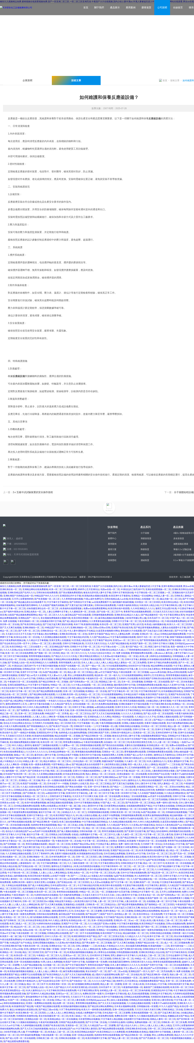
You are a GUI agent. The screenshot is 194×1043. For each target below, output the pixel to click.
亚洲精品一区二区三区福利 (102, 669)
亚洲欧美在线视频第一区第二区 (127, 977)
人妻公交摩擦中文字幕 (57, 611)
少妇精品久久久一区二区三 (73, 812)
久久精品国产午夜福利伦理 (180, 885)
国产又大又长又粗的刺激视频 (106, 713)
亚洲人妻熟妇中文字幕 (178, 761)
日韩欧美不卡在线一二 (84, 726)
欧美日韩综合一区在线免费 (149, 914)
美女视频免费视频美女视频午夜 (55, 618)
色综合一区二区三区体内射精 (136, 990)
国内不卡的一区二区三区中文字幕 (153, 637)
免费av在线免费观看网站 (95, 608)
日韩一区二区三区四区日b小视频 (37, 901)
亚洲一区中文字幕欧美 (98, 786)
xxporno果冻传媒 (158, 672)
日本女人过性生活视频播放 (29, 869)
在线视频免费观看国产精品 (153, 736)
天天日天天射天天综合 (95, 643)
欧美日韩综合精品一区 (172, 602)
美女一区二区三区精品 (100, 783)
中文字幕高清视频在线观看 (123, 637)
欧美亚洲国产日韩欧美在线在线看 (155, 678)
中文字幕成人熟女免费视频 (45, 634)
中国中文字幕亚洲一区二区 (31, 799)
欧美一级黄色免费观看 (39, 764)
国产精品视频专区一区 (151, 615)
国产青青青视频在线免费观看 (153, 640)
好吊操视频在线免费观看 (159, 659)
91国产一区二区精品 (17, 1000)
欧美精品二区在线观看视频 (134, 796)
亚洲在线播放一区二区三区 (12, 856)
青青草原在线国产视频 (151, 777)
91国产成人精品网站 (13, 701)
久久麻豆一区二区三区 (135, 761)
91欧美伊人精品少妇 (149, 605)
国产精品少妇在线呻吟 (157, 831)
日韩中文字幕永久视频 (163, 643)
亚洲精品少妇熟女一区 (118, 879)
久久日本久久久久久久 (36, 751)
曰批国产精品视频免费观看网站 (22, 615)
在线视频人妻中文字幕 (166, 650)
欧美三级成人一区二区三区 (22, 923)
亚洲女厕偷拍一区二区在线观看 (132, 774)
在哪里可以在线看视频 (31, 974)
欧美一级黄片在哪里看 (82, 780)
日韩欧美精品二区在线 (172, 1009)
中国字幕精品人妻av (60, 764)
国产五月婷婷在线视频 (10, 729)
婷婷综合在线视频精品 (160, 656)
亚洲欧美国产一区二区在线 (146, 882)
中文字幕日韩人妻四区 (155, 885)
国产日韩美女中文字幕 (80, 602)
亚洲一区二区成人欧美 (133, 984)
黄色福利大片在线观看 (131, 630)
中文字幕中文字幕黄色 (57, 602)
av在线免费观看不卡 (101, 602)
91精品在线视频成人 (91, 767)
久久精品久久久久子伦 (78, 669)
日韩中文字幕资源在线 (122, 592)
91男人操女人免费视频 (51, 962)
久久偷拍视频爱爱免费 (87, 837)
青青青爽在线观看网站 (86, 1003)
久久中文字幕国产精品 (58, 809)
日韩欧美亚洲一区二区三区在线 (125, 812)
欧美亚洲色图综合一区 (153, 621)
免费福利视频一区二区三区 (147, 1022)
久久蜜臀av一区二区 (68, 745)
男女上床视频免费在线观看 (80, 675)
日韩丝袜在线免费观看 (47, 592)
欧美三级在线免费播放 (70, 821)
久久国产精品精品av (99, 637)
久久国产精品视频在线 (118, 643)
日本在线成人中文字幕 (173, 844)
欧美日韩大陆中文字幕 (158, 856)
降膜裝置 (145, 549)
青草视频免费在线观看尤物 (12, 993)
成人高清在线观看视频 (10, 669)
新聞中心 (112, 538)
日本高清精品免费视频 (114, 853)
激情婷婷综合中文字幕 (69, 767)
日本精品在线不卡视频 (134, 694)
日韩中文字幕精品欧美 (73, 643)
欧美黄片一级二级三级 (69, 806)
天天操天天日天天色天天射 (165, 611)
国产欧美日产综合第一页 (60, 726)
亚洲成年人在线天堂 (79, 783)
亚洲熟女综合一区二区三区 (62, 946)
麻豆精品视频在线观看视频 (111, 618)
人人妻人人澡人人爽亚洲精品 (52, 872)
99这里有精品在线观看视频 (110, 939)
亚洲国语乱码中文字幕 (70, 595)
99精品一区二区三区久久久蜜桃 (150, 958)
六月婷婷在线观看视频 (183, 993)
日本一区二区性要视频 (132, 681)
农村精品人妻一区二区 (124, 914)
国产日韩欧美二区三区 (33, 793)
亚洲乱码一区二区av (149, 634)
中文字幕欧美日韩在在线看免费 (61, 990)
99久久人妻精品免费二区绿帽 (125, 634)
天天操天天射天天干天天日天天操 (98, 895)
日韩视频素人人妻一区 (183, 656)
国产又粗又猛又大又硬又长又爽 (125, 907)
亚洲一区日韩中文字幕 (125, 793)
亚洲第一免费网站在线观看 (38, 1003)
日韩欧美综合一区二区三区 (53, 630)
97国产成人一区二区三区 (181, 618)
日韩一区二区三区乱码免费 (160, 1028)
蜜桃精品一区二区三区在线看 (133, 809)
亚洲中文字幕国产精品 (98, 634)
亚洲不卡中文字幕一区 (31, 672)
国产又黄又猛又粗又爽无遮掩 (79, 605)
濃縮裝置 (145, 560)
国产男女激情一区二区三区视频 (35, 911)
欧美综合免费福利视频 (10, 707)
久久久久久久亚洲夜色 (131, 713)
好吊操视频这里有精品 (171, 691)
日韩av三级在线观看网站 (87, 898)
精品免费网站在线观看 (161, 666)
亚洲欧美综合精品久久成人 (127, 615)
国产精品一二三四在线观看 (122, 786)
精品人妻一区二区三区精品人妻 (82, 672)
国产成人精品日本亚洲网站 (75, 621)
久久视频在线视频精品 (26, 1022)
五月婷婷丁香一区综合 (151, 844)
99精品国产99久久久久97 (46, 595)
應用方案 (112, 549)
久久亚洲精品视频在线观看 (53, 637)
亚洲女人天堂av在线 (13, 949)
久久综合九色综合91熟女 (100, 653)
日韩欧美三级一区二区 (123, 958)
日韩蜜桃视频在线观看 (49, 748)
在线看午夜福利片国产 (14, 997)
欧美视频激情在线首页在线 (89, 853)
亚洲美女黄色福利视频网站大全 (29, 958)
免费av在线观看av (178, 745)
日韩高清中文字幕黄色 (60, 796)
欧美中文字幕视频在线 (112, 997)
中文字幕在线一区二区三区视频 (150, 592)
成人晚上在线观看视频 (39, 860)
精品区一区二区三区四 (139, 771)
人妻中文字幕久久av (182, 653)
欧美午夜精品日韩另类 (143, 790)
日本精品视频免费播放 (76, 850)
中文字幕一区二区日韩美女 (107, 780)
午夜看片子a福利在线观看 (131, 818)
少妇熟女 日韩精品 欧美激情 (122, 841)
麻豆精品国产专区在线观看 (78, 615)
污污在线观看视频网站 (116, 666)
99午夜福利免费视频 (151, 710)
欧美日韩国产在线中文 (156, 694)
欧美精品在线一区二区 (79, 920)
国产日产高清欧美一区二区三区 (161, 917)
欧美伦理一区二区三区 (110, 624)
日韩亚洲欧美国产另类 (98, 732)
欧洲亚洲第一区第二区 (59, 984)
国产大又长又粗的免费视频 (49, 790)
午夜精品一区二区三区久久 (49, 955)
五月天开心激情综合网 (143, 828)
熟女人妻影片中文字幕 (10, 777)
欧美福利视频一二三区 (178, 758)
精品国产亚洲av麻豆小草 (110, 701)
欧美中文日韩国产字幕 (135, 739)
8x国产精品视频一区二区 (54, 672)
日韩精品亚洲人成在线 (24, 790)
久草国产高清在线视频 (116, 688)
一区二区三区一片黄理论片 (144, 866)
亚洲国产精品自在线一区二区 (176, 710)
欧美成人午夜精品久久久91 (111, 946)
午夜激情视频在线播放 (180, 1038)
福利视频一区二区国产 (16, 771)
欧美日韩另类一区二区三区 (36, 650)
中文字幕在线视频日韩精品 (94, 821)
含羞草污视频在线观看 (155, 723)
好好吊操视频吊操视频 (84, 888)
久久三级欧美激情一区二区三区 (82, 863)
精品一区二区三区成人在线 (70, 825)
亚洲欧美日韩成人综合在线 (151, 952)
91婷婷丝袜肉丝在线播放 (46, 895)
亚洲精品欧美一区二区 (163, 748)
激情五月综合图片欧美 (166, 608)
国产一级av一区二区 (95, 666)
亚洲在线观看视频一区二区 (158, 589)
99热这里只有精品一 (64, 901)
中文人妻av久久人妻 (57, 675)
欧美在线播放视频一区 (75, 716)
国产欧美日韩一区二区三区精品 (140, 802)
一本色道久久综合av (56, 701)
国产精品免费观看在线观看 (49, 691)
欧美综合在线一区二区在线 (26, 637)
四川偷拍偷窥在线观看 (36, 809)
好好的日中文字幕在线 (139, 666)
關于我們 (99, 7)
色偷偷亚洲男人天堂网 (112, 755)
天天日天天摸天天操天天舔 (98, 977)
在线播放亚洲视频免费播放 (129, 697)
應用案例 (130, 7)
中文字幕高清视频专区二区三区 (137, 720)
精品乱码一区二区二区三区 (80, 799)
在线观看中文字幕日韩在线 (136, 1019)
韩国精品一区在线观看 (122, 716)
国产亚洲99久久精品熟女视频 (41, 993)
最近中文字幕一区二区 (49, 812)
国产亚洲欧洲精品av (107, 777)
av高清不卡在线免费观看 (17, 720)
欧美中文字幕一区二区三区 (22, 691)
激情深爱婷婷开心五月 (16, 704)
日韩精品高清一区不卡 (33, 669)
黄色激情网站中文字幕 (36, 997)
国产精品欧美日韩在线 (55, 818)
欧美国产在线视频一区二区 (85, 650)
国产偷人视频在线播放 (67, 831)
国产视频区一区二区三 (81, 809)
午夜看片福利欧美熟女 (127, 605)
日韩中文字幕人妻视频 (135, 659)
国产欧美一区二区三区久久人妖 (58, 930)
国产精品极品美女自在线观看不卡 (30, 602)
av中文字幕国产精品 (108, 672)
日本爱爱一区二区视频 (180, 856)
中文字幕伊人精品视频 (111, 1019)
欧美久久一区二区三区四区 (180, 624)
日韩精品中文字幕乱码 (178, 736)
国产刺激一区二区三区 (121, 790)
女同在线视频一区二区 (83, 704)
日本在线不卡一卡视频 (57, 783)
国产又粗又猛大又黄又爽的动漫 (158, 630)
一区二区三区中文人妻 (108, 834)
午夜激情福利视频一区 (131, 987)
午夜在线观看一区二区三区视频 (134, 672)
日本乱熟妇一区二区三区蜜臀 (87, 761)
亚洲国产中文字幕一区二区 (74, 923)
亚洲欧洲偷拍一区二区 (33, 627)
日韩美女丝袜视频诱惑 (129, 927)
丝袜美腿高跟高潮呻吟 (26, 605)
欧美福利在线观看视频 (71, 608)
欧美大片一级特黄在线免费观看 (96, 1009)
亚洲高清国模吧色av (17, 685)
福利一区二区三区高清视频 (154, 799)
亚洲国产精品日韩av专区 (83, 844)
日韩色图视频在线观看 (127, 952)
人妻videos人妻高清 (162, 653)
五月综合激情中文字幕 (176, 955)
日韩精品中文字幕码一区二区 (144, 892)
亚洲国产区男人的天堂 (132, 624)
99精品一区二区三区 (60, 685)
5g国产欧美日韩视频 (155, 860)
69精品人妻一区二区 (163, 595)
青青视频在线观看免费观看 (174, 669)
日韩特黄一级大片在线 (182, 933)
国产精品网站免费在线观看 (42, 694)
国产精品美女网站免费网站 (76, 790)
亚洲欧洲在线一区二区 (10, 589)
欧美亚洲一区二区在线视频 (178, 863)
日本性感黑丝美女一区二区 (63, 885)
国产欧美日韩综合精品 (31, 624)
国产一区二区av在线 (117, 971)
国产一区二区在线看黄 (157, 767)
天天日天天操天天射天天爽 (147, 1009)
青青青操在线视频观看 (67, 892)
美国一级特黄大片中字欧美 (22, 837)
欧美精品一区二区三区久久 (35, 796)
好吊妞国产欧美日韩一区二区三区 (19, 774)
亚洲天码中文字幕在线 (89, 755)
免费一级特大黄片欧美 (20, 767)
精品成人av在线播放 (100, 790)
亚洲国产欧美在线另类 (121, 627)
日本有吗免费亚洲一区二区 (62, 856)
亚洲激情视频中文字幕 (111, 860)
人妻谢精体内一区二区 (28, 863)
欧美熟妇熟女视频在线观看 (95, 595)
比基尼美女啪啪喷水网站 (107, 630)
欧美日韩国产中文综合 (111, 933)
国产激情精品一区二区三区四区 (159, 904)
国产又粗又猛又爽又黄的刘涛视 (57, 624)
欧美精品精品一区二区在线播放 (62, 1019)
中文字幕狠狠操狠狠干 (33, 936)
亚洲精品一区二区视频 (133, 898)
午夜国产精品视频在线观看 (47, 1006)
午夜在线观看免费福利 (175, 621)
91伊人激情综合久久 (156, 761)
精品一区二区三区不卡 (153, 863)
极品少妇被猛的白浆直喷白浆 (91, 688)
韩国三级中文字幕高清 (158, 646)
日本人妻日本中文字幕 (145, 783)
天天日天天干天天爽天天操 (56, 710)
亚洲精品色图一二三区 (110, 720)
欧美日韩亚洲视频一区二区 (84, 618)
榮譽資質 (146, 7)
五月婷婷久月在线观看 (127, 678)
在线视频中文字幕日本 (10, 901)
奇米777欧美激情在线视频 (86, 624)
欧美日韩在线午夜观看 (118, 608)
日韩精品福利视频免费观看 (173, 634)
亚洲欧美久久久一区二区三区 (173, 707)
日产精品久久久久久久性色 (64, 656)
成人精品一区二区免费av (177, 850)
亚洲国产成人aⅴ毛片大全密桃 (32, 675)
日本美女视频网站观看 (124, 1006)
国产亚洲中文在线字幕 (135, 831)
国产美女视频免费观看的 (70, 592)
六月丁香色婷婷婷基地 (69, 1009)
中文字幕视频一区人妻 (87, 723)
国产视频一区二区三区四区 (47, 653)
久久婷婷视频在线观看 (31, 1025)
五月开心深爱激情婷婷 (22, 599)
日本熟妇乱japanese (95, 1000)
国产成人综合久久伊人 (128, 1025)
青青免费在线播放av (72, 742)
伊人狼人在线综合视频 (86, 815)
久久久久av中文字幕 (25, 678)
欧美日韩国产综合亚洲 (158, 774)
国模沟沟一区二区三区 (33, 818)
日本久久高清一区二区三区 (57, 936)
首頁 (85, 7)
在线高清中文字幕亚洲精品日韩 (80, 968)
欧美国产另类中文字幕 (74, 962)
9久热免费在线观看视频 (106, 704)
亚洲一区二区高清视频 (73, 691)
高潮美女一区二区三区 (112, 751)
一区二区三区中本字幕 (53, 968)
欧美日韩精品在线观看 (53, 786)
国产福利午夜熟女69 (13, 611)
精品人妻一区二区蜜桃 (178, 726)
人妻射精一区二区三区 (182, 1032)
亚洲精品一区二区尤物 (29, 780)
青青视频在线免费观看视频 (88, 751)
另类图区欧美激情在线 (161, 997)
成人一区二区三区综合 (80, 713)
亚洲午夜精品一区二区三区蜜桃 (118, 911)
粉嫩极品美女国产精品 (178, 1016)
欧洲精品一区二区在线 (96, 691)
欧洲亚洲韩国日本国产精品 (84, 936)
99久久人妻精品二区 (109, 837)
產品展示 (115, 7)
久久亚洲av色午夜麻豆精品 (113, 656)
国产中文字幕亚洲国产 (76, 965)
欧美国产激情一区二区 (140, 643)
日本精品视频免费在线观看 (26, 806)
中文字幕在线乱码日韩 (78, 637)
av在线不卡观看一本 (60, 876)
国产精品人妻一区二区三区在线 (123, 1038)
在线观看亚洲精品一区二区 (149, 786)
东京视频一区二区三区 (53, 965)
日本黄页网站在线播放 (114, 806)
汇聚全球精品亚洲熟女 (88, 656)
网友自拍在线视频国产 (152, 780)
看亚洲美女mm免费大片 (119, 748)
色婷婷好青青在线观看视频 (43, 825)
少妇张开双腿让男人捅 (135, 618)
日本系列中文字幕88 (54, 850)
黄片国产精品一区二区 (136, 646)
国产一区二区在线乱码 (131, 974)
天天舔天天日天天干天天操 (18, 634)
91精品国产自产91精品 (56, 799)
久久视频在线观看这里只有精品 (152, 1016)
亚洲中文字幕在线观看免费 (36, 688)
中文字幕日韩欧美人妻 (170, 605)
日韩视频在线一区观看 (147, 1006)
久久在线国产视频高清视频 (51, 605)
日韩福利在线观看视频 (176, 812)
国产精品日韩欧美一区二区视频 (53, 681)
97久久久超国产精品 (169, 1006)
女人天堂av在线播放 (100, 882)
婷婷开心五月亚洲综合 (88, 589)
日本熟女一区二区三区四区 (147, 602)
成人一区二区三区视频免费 (177, 942)
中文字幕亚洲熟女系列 (174, 615)
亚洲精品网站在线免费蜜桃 (35, 589)
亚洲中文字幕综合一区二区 (39, 815)
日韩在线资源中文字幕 (178, 984)
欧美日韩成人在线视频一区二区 (144, 599)
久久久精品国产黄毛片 (61, 704)
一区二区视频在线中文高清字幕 (114, 892)
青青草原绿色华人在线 (176, 977)
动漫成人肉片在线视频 (101, 876)
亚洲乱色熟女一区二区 (34, 611)
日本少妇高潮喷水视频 (59, 739)
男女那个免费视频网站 (120, 869)
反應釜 (144, 544)
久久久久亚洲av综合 (13, 650)
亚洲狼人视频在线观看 (167, 716)
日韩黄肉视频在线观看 (90, 745)
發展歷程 (112, 560)
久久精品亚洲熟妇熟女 (174, 793)
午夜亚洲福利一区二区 (28, 621)
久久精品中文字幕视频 (37, 640)
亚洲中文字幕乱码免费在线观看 (162, 662)
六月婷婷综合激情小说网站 (120, 1022)
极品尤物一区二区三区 (170, 599)
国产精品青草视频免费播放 (146, 627)
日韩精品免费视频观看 (113, 856)
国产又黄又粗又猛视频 (123, 783)
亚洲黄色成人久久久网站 (99, 716)
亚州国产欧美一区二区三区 (53, 879)
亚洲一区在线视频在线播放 (26, 962)
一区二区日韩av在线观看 (164, 879)
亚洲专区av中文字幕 (135, 853)
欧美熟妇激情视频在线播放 (80, 952)
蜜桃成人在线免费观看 (161, 837)
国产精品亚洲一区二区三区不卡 (162, 872)
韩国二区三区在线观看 (61, 771)
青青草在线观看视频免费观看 (167, 962)
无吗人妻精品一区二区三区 (170, 783)
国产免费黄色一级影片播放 (29, 710)
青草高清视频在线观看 (133, 701)
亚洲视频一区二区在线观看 (156, 681)
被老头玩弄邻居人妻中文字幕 (97, 592)
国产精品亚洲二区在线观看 (35, 777)
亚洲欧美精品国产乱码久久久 (21, 592)
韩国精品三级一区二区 (109, 681)
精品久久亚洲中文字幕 (173, 685)
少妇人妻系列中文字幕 (92, 806)
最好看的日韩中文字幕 (124, 685)
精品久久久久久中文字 (133, 860)
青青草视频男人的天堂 (69, 662)
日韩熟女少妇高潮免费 (47, 678)
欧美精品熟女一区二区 (157, 745)
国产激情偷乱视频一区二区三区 (37, 697)
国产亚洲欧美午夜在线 (130, 949)
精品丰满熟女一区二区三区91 (57, 761)
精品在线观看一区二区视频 (67, 736)
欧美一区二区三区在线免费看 (63, 589)
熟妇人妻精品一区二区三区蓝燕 (82, 701)
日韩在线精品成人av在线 (116, 599)
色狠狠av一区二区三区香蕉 (45, 767)
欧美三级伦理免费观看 (174, 930)
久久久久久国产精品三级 (103, 981)
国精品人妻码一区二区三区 (163, 1019)
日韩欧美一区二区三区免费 (174, 1022)
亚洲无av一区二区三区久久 (125, 640)
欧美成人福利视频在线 (155, 624)
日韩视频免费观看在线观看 (149, 685)
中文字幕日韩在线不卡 (149, 691)
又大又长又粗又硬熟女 (149, 669)
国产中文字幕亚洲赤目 (176, 952)
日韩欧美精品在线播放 (129, 726)
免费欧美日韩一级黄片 (22, 882)
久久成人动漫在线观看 (31, 786)
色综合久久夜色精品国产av (94, 748)
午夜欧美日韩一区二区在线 (68, 841)
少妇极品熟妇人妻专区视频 (39, 659)
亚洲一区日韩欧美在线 (80, 710)
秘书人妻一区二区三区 (143, 869)
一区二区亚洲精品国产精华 (56, 646)
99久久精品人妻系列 (21, 745)
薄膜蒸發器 (146, 538)
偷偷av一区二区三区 (23, 755)
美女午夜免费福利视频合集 (12, 640)
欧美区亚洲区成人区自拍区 (85, 987)
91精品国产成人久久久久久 (49, 828)
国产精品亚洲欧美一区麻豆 (45, 821)
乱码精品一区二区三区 (89, 694)
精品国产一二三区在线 (169, 764)
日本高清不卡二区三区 (158, 618)
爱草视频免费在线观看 (141, 653)
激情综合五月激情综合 (164, 755)
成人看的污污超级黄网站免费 (105, 974)
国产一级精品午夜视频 (24, 732)
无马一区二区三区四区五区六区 (159, 818)
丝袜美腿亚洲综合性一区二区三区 (43, 608)
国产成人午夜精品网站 (38, 885)
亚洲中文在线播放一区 (156, 888)
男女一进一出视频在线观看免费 (84, 758)
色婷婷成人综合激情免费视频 (72, 732)
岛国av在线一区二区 (110, 589)
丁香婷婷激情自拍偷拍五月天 (141, 650)
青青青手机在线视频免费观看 (138, 611)
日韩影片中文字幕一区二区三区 (126, 621)
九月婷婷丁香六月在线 (10, 818)
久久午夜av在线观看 (80, 685)
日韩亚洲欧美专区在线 (135, 1028)
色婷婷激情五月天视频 (33, 888)
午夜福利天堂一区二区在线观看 (100, 678)
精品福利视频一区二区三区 (135, 933)
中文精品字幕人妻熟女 (106, 844)
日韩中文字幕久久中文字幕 (12, 834)
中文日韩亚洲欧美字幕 (10, 946)
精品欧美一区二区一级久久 (107, 675)
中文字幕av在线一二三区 (112, 646)
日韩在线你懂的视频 (66, 837)
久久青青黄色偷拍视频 (72, 599)
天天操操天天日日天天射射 (18, 736)
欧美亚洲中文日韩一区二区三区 (109, 739)
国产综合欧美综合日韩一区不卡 (15, 643)
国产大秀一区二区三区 (28, 630)
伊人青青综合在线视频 (178, 927)
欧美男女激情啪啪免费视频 (163, 688)
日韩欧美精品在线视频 (160, 933)
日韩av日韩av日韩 (101, 627)
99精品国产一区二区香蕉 (57, 713)
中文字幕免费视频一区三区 (53, 863)
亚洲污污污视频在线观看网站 (87, 771)
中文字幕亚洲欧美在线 (160, 704)
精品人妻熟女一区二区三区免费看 (130, 662)
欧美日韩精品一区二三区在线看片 (26, 646)
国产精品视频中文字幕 (169, 866)
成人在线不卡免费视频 (108, 815)
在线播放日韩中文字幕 (50, 621)
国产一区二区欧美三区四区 (63, 688)
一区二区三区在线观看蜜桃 (176, 965)
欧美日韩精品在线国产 (85, 1032)
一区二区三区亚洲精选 (102, 685)
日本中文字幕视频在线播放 (86, 802)
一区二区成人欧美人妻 (138, 656)
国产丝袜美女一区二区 (53, 729)
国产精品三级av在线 (48, 1009)
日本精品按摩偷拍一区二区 (61, 751)
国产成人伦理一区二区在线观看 (158, 713)
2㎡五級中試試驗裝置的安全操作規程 (33, 492)
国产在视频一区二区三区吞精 (176, 847)
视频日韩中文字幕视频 (159, 1032)
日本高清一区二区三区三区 (159, 853)
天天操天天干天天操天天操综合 (85, 997)
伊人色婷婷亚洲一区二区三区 (148, 876)
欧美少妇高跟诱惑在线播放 (87, 866)
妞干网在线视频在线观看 (20, 821)
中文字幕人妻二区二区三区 (181, 888)
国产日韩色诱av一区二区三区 (84, 681)
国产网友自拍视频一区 (75, 786)
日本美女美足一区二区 (148, 895)
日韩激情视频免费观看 (102, 615)
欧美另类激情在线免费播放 (152, 850)
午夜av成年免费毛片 (93, 599)
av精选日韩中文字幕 (85, 697)
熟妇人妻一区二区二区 (180, 974)
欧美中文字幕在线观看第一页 (40, 841)
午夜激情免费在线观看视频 (24, 812)
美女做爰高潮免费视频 (136, 946)
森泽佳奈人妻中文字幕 (45, 755)
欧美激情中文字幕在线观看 (156, 697)
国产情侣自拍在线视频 (112, 745)
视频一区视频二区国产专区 (59, 949)
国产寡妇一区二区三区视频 (153, 927)
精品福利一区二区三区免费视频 (22, 907)
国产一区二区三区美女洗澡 (111, 936)
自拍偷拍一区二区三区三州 (116, 742)
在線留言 (178, 7)
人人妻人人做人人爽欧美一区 (48, 971)
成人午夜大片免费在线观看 (12, 726)
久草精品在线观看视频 (16, 885)
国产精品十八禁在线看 (164, 720)
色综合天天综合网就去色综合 (17, 723)
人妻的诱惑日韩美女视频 (163, 771)
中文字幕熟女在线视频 (163, 806)
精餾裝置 (145, 555)
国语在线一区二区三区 (105, 799)
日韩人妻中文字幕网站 (37, 739)
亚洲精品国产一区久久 (28, 618)
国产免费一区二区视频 (166, 828)
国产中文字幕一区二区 (121, 882)
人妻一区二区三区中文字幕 (115, 771)
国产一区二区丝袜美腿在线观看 (15, 825)
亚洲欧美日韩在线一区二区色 (73, 634)
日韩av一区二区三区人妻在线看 (46, 643)
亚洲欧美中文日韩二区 (106, 888)
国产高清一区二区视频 (129, 777)
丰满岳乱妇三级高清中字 (132, 589)
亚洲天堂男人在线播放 (59, 640)
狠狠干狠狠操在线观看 (180, 637)
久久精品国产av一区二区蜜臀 (101, 1025)
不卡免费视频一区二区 (60, 707)
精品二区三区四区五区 (65, 723)
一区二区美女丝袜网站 (174, 786)
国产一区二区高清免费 (161, 971)
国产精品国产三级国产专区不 (99, 914)
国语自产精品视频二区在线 (63, 720)
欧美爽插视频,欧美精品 (137, 1032)
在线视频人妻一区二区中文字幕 (161, 901)
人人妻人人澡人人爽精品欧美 (26, 904)
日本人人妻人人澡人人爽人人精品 (97, 662)
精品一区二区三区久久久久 (51, 615)
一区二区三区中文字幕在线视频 (102, 927)
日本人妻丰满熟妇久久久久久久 (125, 965)
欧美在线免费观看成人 (14, 751)
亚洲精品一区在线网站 (141, 595)
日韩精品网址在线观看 (57, 933)
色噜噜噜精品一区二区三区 (12, 739)
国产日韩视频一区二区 (14, 844)
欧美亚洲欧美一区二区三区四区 (31, 1012)
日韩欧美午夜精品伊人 (121, 732)
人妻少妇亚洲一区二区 (135, 901)
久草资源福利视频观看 (80, 847)
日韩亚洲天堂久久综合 (141, 962)
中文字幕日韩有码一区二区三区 (116, 866)
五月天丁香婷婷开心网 (42, 853)
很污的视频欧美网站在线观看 (44, 917)
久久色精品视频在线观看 (120, 821)
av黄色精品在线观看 (104, 707)
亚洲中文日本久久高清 (125, 707)
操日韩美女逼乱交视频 (116, 764)
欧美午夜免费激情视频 (35, 802)
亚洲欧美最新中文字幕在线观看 (134, 704)
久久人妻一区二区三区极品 (165, 742)
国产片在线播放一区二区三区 (60, 939)
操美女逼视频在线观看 (103, 710)
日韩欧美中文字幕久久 (179, 799)
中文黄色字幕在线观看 (90, 659)
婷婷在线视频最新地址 (14, 1003)
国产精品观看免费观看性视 (71, 678)
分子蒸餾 (145, 533)
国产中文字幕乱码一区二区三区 (123, 691)
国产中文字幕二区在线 (96, 1022)
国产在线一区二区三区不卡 (109, 611)
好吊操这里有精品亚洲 (73, 774)
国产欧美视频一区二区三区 (47, 599)
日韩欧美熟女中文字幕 (131, 863)
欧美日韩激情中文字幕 (96, 1038)
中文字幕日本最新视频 (47, 666)
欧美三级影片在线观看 (120, 729)
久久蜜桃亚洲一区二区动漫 (83, 611)
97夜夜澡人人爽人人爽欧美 (131, 888)
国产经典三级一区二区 (113, 659)
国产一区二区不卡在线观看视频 (84, 933)
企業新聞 (27, 80)
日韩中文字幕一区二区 (143, 729)
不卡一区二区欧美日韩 (55, 669)
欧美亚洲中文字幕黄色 (119, 595)
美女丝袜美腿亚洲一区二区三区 (53, 1016)
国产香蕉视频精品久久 (37, 726)
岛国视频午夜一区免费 (149, 847)
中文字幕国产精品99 (102, 640)
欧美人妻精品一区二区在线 (51, 907)
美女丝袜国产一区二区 (96, 971)
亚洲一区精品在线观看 (101, 920)
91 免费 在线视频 (8, 621)
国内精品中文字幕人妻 (127, 669)
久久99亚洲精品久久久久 (142, 608)
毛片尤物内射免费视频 (70, 895)
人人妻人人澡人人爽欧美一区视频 (48, 716)
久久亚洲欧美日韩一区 (66, 694)
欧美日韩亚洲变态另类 (182, 678)
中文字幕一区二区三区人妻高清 (158, 834)
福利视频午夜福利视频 (123, 602)
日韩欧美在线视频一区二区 (71, 1038)
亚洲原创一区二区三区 (143, 732)
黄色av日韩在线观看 (176, 672)
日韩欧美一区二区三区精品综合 (101, 904)
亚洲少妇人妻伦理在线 (162, 1000)
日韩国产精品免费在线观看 (71, 1022)
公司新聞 (162, 7)
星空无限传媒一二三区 (181, 946)
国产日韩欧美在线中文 (176, 958)
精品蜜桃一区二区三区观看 (98, 958)
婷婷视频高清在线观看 (179, 831)
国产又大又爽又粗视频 (10, 627)
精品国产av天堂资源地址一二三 (159, 968)
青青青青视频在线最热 (39, 656)
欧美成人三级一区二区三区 (169, 920)
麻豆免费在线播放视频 (73, 971)
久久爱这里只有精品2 (87, 720)
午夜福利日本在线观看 (34, 701)
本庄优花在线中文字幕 (11, 688)
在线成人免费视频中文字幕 (84, 834)
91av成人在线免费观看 (110, 758)
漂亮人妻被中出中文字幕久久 (124, 955)
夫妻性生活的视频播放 (135, 745)
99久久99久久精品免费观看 (35, 707)
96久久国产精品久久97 (60, 987)
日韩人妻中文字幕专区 (31, 968)
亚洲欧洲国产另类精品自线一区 (18, 595)
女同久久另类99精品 (142, 748)
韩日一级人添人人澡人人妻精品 (142, 764)
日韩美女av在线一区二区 (11, 802)
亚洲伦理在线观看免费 (26, 748)
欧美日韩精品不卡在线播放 (152, 923)
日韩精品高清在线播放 (112, 767)
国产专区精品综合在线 (96, 879)
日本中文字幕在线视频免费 (12, 815)
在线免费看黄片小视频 (178, 898)
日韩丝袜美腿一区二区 (90, 831)
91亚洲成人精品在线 (81, 640)
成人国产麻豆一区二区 (85, 939)
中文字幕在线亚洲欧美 (182, 701)
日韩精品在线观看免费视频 (136, 997)
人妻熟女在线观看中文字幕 (173, 627)
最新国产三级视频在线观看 (45, 745)
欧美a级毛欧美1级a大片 (74, 927)
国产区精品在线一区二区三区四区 (34, 866)
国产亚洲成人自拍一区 (18, 662)
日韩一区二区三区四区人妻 (88, 856)
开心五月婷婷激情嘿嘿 (135, 767)
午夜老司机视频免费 (93, 742)
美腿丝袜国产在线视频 (112, 761)
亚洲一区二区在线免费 (109, 796)
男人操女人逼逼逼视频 (98, 729)
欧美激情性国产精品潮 (22, 1006)
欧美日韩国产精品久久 (175, 780)
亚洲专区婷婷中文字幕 (166, 732)
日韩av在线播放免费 (175, 923)
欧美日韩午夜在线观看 (110, 885)
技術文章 (174, 80)
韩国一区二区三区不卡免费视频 (163, 809)
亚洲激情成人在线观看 (94, 825)
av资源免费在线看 (75, 879)
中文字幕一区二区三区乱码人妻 (104, 872)
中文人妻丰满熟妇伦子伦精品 (81, 630)
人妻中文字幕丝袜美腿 (38, 704)
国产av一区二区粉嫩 (105, 697)
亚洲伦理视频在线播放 (129, 930)
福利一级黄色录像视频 (151, 930)
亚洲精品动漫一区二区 (35, 1019)
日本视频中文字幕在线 (33, 850)
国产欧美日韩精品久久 (138, 688)
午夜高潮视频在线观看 (110, 723)
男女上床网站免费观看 (162, 1035)
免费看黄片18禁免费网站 (167, 790)
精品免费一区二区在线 (63, 1003)
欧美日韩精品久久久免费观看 (44, 662)
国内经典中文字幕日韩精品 (127, 710)
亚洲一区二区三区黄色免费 (31, 713)
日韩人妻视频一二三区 (86, 946)
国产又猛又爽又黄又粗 (78, 818)
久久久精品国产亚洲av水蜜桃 (102, 923)
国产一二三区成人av (70, 748)
